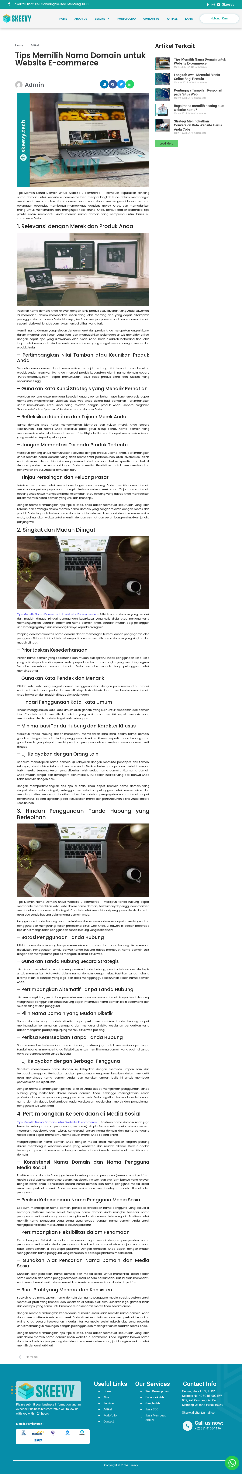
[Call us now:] (187, 1426)
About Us (80, 18)
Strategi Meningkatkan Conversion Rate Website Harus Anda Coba (198, 125)
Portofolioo (126, 18)
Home (63, 18)
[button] (104, 84)
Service (100, 18)
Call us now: (209, 1423)
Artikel (172, 18)
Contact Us (151, 18)
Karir (189, 18)
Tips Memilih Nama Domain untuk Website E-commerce (56, 614)
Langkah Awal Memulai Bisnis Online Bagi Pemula (197, 77)
